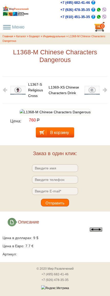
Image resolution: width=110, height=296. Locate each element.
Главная (8, 36)
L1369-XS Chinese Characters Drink (64, 90)
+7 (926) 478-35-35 (75, 10)
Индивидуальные (54, 36)
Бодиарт (34, 36)
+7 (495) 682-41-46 (75, 3)
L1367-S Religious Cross (35, 90)
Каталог (21, 36)
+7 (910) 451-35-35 (75, 17)
